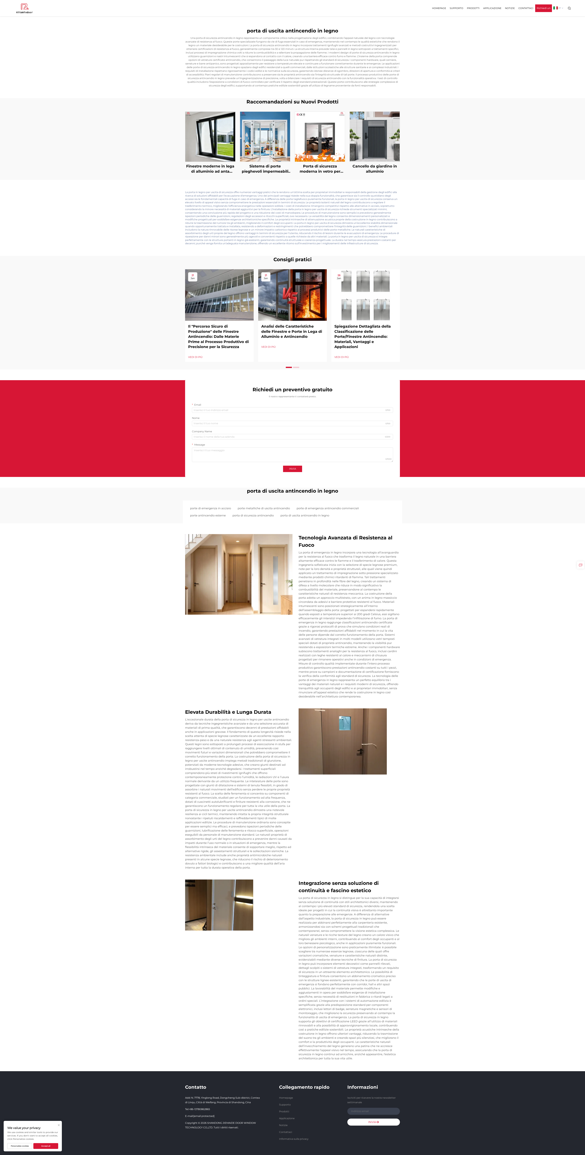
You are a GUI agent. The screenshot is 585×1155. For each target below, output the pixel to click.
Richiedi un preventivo (544, 9)
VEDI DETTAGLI (210, 136)
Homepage (439, 8)
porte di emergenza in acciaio (210, 508)
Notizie (510, 8)
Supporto (456, 8)
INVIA (292, 468)
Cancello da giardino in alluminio (375, 169)
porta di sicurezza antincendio (253, 515)
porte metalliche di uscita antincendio (264, 508)
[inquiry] (580, 565)
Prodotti (473, 8)
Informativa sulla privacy (293, 1138)
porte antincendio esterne (208, 515)
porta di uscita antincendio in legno (304, 515)
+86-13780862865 (199, 1109)
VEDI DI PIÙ (195, 357)
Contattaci (525, 8)
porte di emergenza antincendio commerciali (328, 508)
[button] (289, 367)
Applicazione (492, 8)
